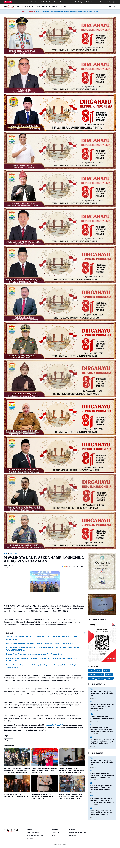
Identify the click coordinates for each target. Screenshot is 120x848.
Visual (61, 6)
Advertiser (30, 838)
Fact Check (36, 6)
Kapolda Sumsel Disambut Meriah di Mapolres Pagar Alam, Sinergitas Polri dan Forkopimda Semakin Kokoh (42, 666)
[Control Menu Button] (110, 6)
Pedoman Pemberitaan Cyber (77, 832)
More (66, 6)
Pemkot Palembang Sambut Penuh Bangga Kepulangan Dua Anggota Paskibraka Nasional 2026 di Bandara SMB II (102, 742)
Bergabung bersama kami (35, 835)
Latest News (26, 6)
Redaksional (55, 832)
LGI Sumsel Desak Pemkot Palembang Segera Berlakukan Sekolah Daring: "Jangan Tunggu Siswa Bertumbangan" (101, 729)
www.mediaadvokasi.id (53, 725)
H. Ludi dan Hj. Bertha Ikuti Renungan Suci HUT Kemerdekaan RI (17, 795)
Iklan (53, 835)
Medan (92, 714)
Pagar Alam (8, 740)
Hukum (92, 701)
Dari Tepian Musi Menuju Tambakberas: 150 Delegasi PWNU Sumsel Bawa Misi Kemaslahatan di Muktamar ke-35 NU (76, 2)
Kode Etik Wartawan (33, 832)
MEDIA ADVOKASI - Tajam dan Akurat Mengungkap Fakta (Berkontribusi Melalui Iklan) (67, 11)
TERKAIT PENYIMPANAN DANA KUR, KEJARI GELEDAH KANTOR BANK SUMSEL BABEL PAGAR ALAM (41, 638)
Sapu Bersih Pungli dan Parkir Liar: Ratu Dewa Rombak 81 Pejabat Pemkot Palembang (102, 706)
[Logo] (11, 830)
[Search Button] (114, 6)
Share (81, 566)
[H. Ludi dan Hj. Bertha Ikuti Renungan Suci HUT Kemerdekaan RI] (17, 783)
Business (52, 6)
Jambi (91, 689)
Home (19, 6)
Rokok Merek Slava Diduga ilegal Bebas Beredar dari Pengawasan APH (101, 694)
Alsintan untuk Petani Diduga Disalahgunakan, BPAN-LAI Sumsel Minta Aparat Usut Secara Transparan (102, 775)
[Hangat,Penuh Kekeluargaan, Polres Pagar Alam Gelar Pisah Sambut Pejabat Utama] (44, 757)
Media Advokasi (62, 844)
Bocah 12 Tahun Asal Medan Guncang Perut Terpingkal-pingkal (102, 718)
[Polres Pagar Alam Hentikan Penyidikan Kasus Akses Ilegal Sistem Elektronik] (44, 783)
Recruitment (72, 835)
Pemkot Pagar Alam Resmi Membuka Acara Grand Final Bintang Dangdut (35, 654)
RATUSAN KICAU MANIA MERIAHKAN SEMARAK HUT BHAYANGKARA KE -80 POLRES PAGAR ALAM (41, 659)
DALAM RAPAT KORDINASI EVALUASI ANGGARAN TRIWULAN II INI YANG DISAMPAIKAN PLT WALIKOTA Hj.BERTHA (44, 648)
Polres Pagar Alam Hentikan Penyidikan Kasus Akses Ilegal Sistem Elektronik (42, 796)
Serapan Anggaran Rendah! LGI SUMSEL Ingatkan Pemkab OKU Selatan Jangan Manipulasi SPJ (101, 813)
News (43, 6)
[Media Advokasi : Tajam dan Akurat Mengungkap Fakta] (9, 6)
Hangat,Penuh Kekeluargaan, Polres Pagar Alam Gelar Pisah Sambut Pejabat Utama (40, 643)
